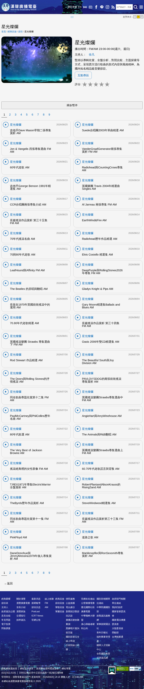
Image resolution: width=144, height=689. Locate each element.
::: (72, 16)
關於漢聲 (20, 599)
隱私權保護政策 (9, 668)
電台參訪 (70, 607)
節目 (20, 31)
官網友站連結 (88, 599)
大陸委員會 (117, 628)
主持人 (4, 607)
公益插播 (70, 603)
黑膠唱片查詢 (72, 628)
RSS (113, 7)
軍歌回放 (59, 607)
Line (102, 7)
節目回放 (59, 603)
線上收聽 (85, 7)
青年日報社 (102, 632)
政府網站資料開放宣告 (47, 668)
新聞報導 (36, 603)
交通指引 (20, 616)
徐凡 (91, 54)
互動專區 (83, 75)
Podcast (36, 611)
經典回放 (90, 7)
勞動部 (115, 632)
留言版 (69, 632)
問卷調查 (5, 628)
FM (46, 603)
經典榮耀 (5, 599)
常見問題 (5, 620)
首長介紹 (20, 607)
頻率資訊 (20, 620)
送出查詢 (135, 7)
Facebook (96, 7)
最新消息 (36, 599)
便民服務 (70, 599)
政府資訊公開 (8, 611)
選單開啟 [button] (141, 7)
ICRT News (37, 616)
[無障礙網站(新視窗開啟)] (122, 669)
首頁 (3, 31)
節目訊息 (36, 607)
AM (46, 607)
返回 (10, 583)
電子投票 (5, 624)
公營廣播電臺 (88, 603)
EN (79, 7)
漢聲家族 (20, 611)
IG (107, 7)
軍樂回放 (59, 611)
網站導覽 (72, 7)
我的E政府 (117, 607)
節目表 (4, 603)
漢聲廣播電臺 (19, 7)
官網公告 (36, 620)
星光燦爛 (28, 31)
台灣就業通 (117, 637)
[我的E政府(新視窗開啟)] (112, 671)
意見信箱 (5, 616)
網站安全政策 (26, 668)
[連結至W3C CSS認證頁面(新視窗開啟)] (135, 669)
